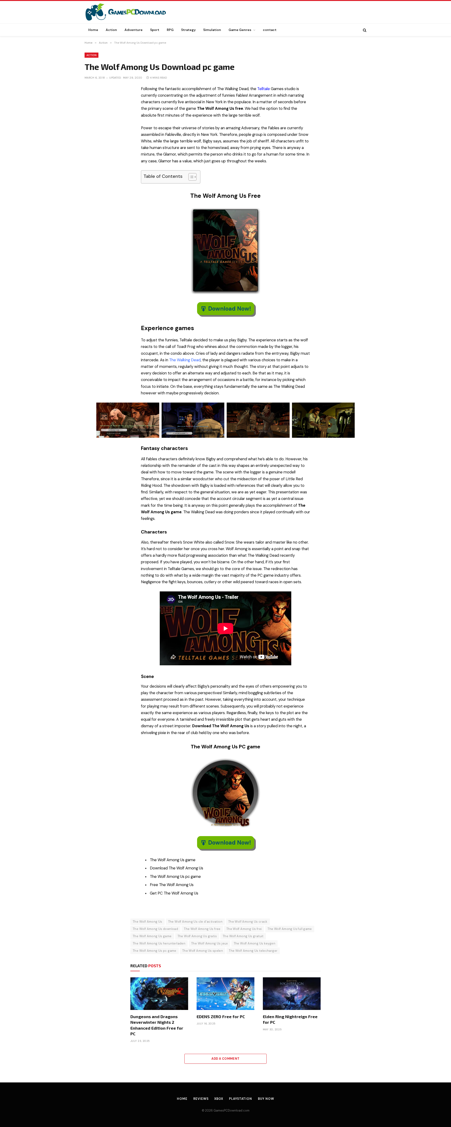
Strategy (188, 30)
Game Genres (240, 30)
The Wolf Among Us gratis (197, 936)
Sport (154, 30)
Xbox (218, 1099)
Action (111, 30)
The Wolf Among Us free (202, 929)
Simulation (212, 30)
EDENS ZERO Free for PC (221, 1016)
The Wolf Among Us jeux (209, 943)
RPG (170, 30)
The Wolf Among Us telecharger (253, 951)
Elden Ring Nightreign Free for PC (290, 1019)
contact (269, 30)
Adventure (133, 30)
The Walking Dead (185, 360)
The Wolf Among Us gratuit (243, 936)
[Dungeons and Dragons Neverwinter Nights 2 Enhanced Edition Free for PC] (159, 993)
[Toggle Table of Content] (190, 177)
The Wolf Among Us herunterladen (159, 943)
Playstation (240, 1099)
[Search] (364, 30)
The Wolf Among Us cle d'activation (195, 922)
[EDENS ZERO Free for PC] (225, 993)
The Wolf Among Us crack (248, 922)
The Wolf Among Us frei (244, 929)
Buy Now (266, 1099)
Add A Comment (225, 1059)
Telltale (263, 88)
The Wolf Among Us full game (290, 929)
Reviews (200, 1099)
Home (93, 30)
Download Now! (229, 308)
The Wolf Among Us (147, 922)
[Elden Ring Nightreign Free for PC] (292, 993)
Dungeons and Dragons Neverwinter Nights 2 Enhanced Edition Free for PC (156, 1025)
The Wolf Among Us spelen (202, 951)
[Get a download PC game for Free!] (131, 12)
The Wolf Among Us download (155, 929)
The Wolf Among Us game (152, 936)
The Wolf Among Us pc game (154, 951)
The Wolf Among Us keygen (254, 943)
